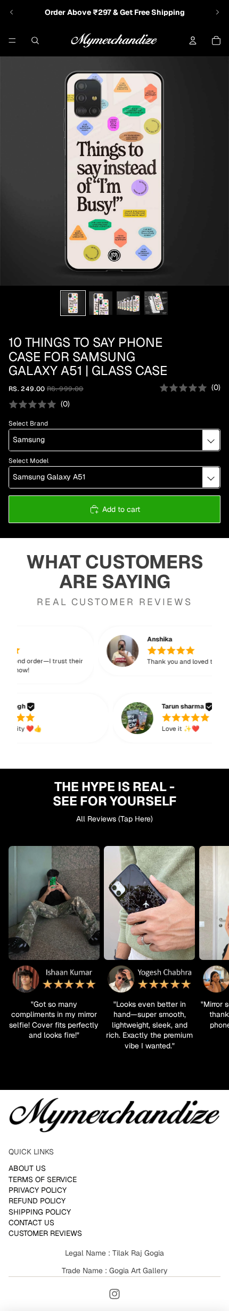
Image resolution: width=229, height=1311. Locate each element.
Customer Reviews (45, 1234)
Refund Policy (37, 1201)
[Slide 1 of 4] (73, 303)
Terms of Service (43, 1179)
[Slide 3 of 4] (128, 303)
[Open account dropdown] (193, 40)
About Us (27, 1168)
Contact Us (31, 1222)
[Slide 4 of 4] (156, 303)
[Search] (35, 40)
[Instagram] (114, 1294)
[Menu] (12, 40)
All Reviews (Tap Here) (114, 819)
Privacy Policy (38, 1190)
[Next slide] (217, 12)
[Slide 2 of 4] (100, 303)
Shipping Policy (40, 1212)
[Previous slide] (11, 12)
